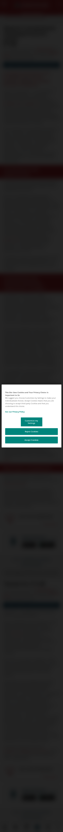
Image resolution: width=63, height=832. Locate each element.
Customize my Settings (31, 421)
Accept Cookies (31, 440)
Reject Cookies (31, 431)
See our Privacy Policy (15, 411)
